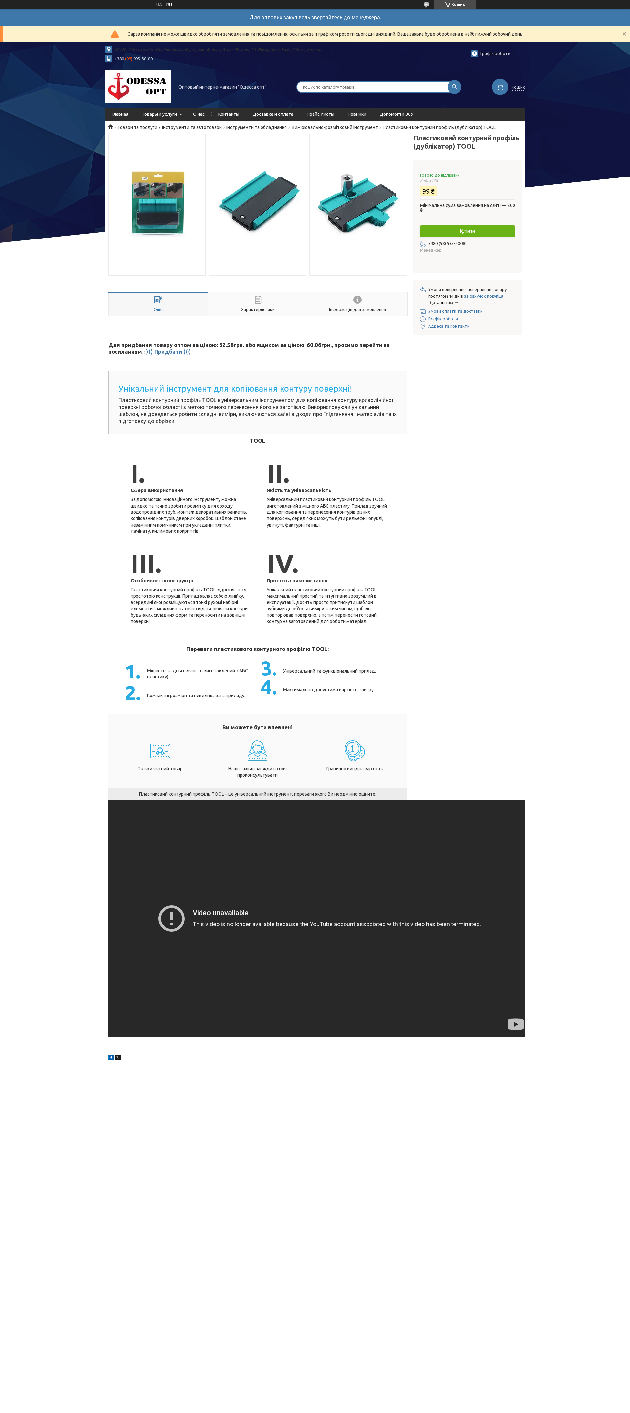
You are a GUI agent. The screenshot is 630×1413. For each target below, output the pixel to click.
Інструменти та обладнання (256, 127)
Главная (120, 114)
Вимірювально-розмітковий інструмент (335, 127)
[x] (118, 1058)
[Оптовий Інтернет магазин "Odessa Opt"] (138, 86)
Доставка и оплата (273, 114)
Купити (467, 231)
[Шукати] (454, 87)
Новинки (357, 114)
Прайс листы (320, 114)
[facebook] (111, 1058)
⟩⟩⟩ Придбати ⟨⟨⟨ (168, 351)
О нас (199, 114)
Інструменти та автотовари (192, 127)
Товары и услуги (159, 114)
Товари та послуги (137, 127)
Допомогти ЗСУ (396, 114)
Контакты (228, 114)
